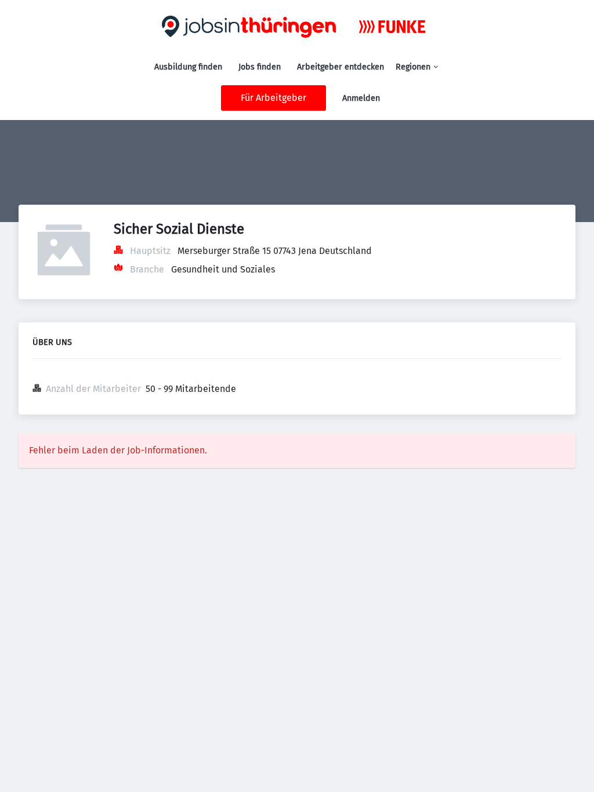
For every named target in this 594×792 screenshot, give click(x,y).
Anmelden (361, 98)
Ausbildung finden (188, 67)
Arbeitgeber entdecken (340, 67)
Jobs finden (259, 67)
